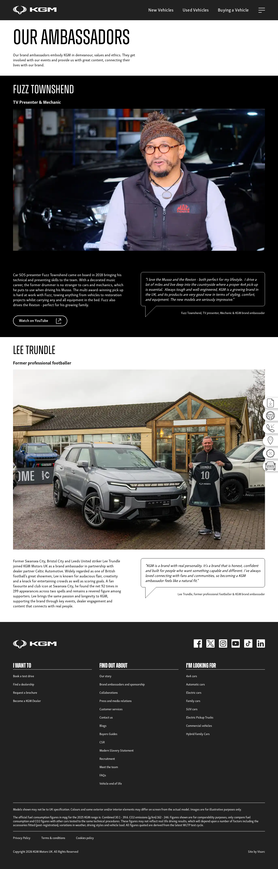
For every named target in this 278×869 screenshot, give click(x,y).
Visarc (261, 851)
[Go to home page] (34, 10)
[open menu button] (261, 10)
